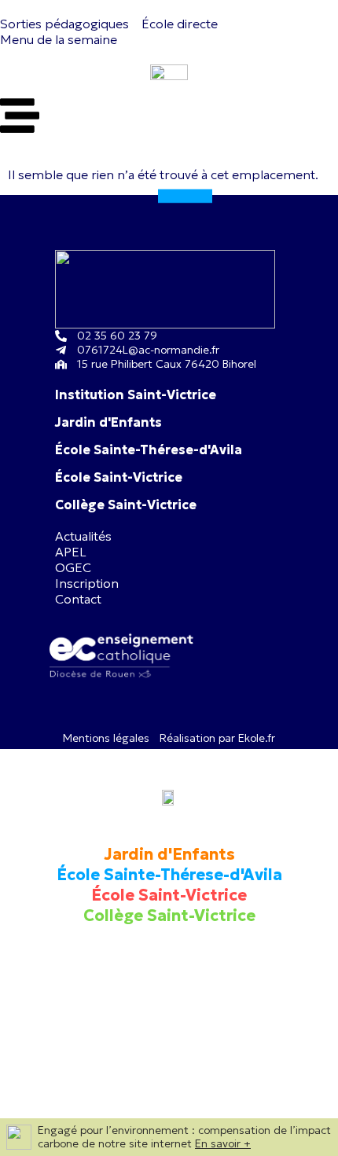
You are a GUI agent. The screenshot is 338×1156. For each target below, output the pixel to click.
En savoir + (223, 1143)
